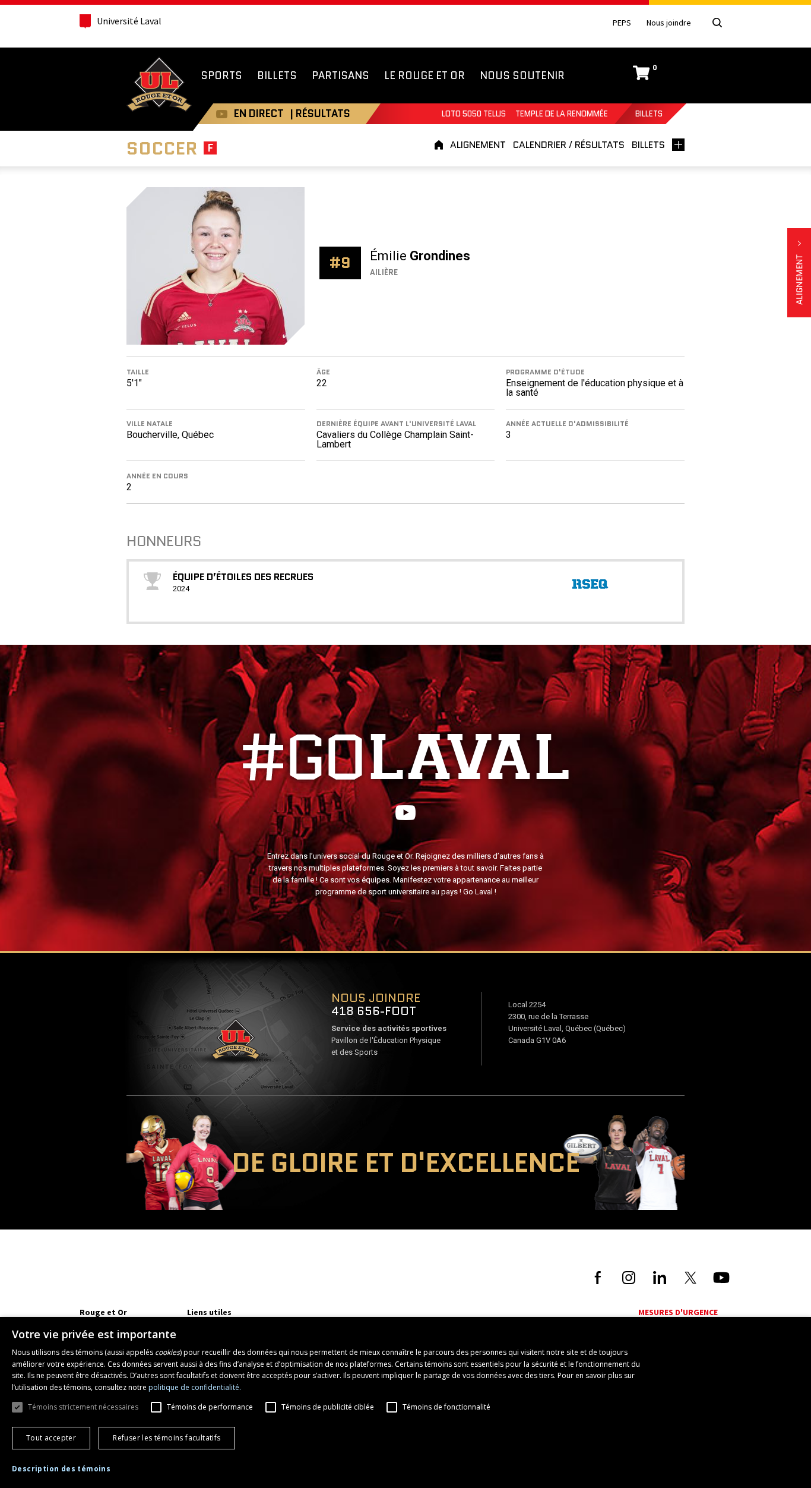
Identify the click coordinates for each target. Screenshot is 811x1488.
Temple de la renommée (561, 113)
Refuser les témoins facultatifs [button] (166, 1438)
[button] (61, 1469)
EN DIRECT (259, 113)
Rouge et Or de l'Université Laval (159, 85)
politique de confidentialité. (194, 1387)
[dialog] (405, 1402)
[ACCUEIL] (440, 144)
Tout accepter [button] (51, 1438)
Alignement (799, 272)
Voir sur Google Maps (235, 1043)
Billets (649, 113)
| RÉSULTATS (320, 113)
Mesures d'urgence (678, 1312)
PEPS (622, 23)
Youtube (222, 113)
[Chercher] (717, 22)
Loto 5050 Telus (474, 113)
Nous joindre (669, 23)
